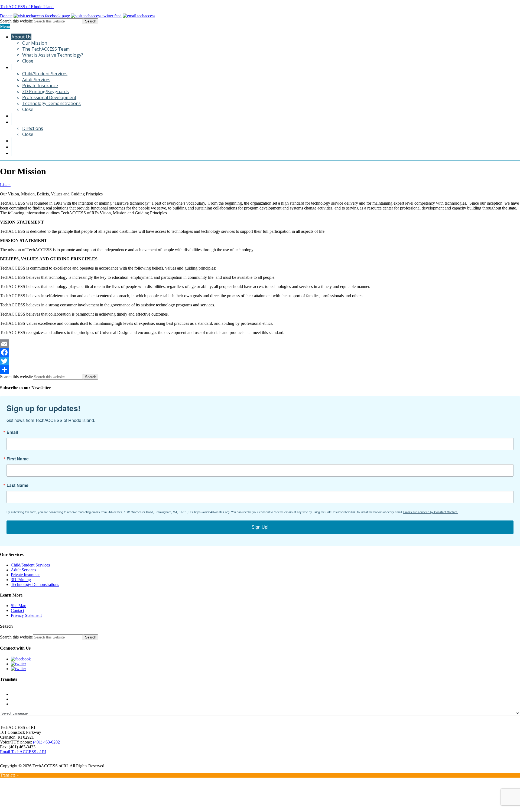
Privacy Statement (26, 615)
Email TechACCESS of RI (23, 751)
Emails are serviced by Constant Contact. (430, 512)
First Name (17, 459)
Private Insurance (25, 574)
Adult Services (23, 570)
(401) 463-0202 (46, 742)
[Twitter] (260, 361)
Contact (17, 610)
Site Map (18, 605)
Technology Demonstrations (35, 584)
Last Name (17, 485)
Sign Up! (260, 527)
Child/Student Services (30, 565)
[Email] (260, 343)
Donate (6, 16)
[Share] (260, 369)
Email (12, 432)
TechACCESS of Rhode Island (27, 6)
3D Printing (21, 579)
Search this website (16, 21)
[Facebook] (260, 352)
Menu (5, 26)
